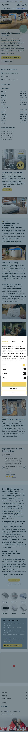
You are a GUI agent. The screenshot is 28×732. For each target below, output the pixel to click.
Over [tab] (23, 341)
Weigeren (14, 392)
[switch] (24, 369)
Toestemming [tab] (5, 341)
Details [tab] (14, 341)
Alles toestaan (14, 384)
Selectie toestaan (14, 388)
